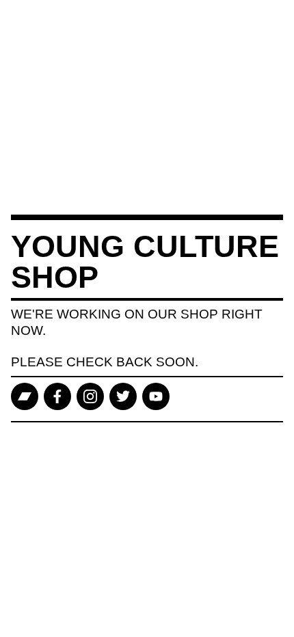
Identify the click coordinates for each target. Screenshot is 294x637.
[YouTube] (156, 396)
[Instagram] (90, 396)
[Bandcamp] (24, 396)
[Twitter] (123, 396)
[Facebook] (57, 396)
